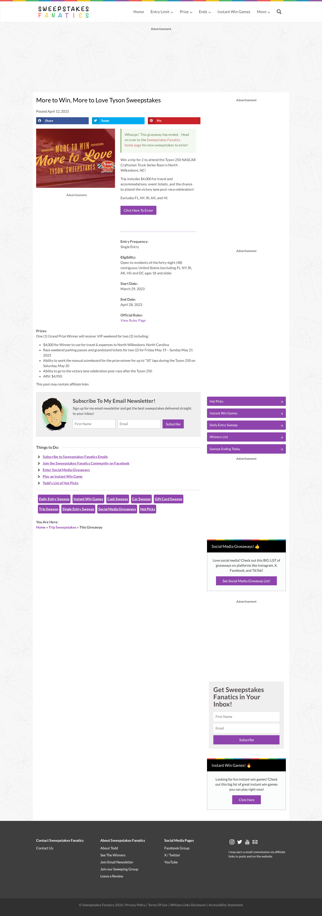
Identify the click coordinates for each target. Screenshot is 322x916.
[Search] (279, 12)
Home (138, 11)
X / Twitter (172, 855)
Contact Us (44, 848)
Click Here (246, 800)
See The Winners (113, 855)
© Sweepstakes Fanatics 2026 (101, 905)
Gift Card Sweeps (168, 499)
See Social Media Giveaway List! (246, 581)
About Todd (109, 848)
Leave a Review (111, 876)
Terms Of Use (158, 905)
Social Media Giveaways (117, 509)
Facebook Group (176, 848)
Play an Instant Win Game (63, 476)
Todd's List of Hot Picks (60, 483)
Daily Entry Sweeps (54, 499)
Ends (203, 11)
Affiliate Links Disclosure (188, 905)
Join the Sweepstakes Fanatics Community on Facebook (86, 463)
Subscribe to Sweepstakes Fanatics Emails (75, 456)
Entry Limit (160, 11)
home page (133, 145)
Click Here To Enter (138, 210)
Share (49, 120)
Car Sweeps (141, 499)
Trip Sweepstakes (62, 527)
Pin (159, 120)
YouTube (171, 862)
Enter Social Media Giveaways (66, 470)
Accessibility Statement (226, 905)
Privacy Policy (135, 905)
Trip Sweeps (48, 509)
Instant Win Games (234, 11)
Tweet (105, 120)
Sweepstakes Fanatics (163, 140)
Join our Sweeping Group (119, 869)
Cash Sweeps (117, 499)
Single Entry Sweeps (78, 509)
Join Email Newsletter (116, 862)
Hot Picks (147, 509)
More (261, 11)
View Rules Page (133, 320)
